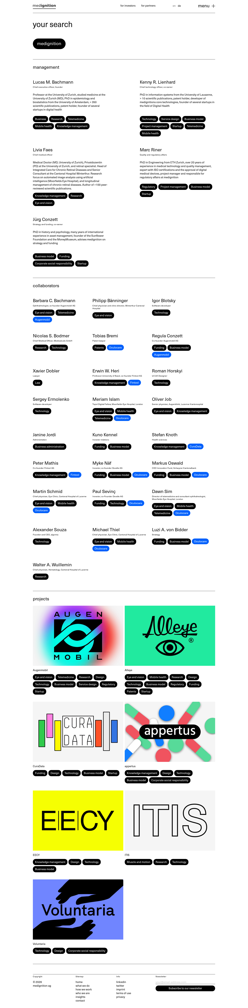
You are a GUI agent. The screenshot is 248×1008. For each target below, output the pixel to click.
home (79, 982)
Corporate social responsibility (53, 263)
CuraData (195, 446)
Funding (64, 256)
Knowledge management (72, 126)
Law (37, 383)
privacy (120, 997)
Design (100, 677)
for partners (148, 5)
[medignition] (44, 6)
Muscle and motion (138, 862)
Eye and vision (43, 203)
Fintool (134, 382)
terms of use (123, 993)
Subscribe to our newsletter (185, 988)
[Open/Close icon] (213, 6)
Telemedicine (76, 119)
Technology (149, 119)
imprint (120, 989)
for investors (127, 5)
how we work (84, 989)
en (174, 5)
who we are (83, 993)
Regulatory (148, 187)
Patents (99, 347)
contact (80, 1000)
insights (80, 997)
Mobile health (43, 126)
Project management (154, 126)
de (179, 5)
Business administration (49, 446)
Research (57, 119)
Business (40, 119)
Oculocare (115, 347)
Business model (194, 119)
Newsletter (161, 976)
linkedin (121, 982)
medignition (49, 43)
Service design (170, 119)
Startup (177, 126)
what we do (83, 986)
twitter (120, 986)
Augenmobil (42, 319)
